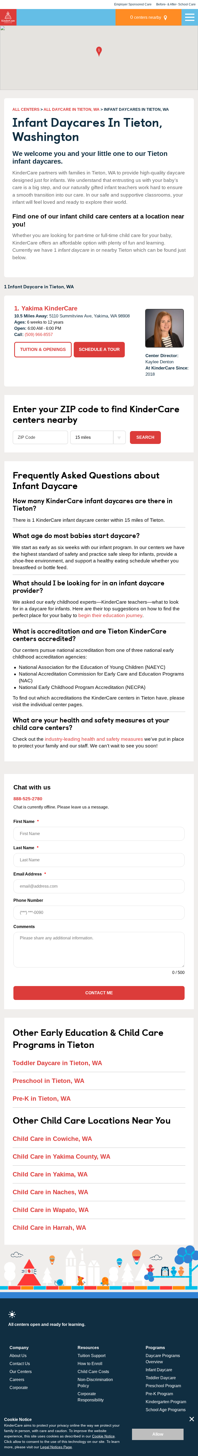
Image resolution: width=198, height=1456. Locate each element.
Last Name (25, 848)
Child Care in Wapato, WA (51, 1209)
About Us (18, 1355)
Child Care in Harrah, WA (49, 1227)
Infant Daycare (159, 1370)
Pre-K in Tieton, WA (42, 1098)
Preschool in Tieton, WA (48, 1080)
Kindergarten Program (166, 1402)
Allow (157, 1434)
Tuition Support (91, 1355)
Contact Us (20, 1363)
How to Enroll (90, 1363)
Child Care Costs (93, 1371)
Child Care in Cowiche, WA (52, 1138)
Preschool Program (163, 1386)
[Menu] (190, 17)
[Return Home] (8, 17)
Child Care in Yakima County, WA (61, 1156)
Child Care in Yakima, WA (50, 1174)
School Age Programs (166, 1410)
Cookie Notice (103, 1436)
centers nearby (145, 17)
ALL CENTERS (25, 109)
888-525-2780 (27, 798)
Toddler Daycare (161, 1378)
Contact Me (99, 993)
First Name (26, 821)
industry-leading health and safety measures (94, 739)
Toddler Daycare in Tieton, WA (57, 1062)
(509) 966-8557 (39, 334)
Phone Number (28, 900)
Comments (24, 926)
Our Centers (21, 1371)
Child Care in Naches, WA (50, 1192)
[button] (99, 52)
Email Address (29, 874)
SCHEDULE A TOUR (99, 349)
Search (145, 437)
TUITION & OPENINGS (43, 349)
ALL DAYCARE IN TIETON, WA (72, 109)
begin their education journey (110, 615)
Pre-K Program (159, 1394)
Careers (17, 1379)
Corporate (19, 1387)
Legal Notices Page (56, 1447)
